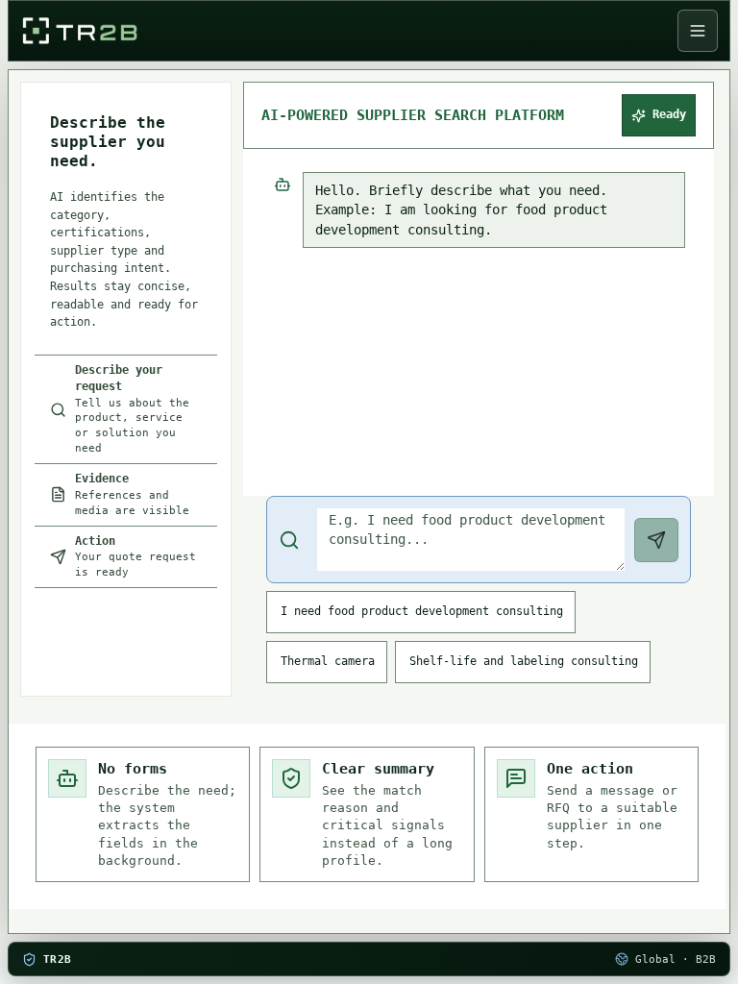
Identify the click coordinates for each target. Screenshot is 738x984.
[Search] (656, 540)
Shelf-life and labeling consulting (523, 661)
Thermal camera (328, 661)
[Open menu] (697, 31)
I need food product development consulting (422, 611)
